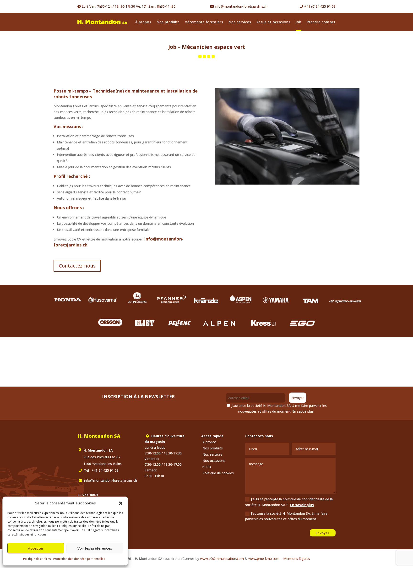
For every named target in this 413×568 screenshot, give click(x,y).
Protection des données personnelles (79, 559)
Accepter (35, 548)
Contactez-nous (77, 265)
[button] (120, 503)
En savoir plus (303, 411)
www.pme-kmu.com (263, 558)
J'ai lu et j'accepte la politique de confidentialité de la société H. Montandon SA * (289, 502)
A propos (209, 442)
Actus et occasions (273, 22)
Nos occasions (213, 460)
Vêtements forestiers (204, 22)
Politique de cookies (37, 559)
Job (298, 22)
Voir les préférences (94, 548)
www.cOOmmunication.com (222, 558)
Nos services (239, 22)
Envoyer (297, 397)
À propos (143, 22)
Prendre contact (321, 22)
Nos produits (168, 22)
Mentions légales (296, 558)
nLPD (206, 466)
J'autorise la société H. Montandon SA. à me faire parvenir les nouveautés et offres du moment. (286, 516)
